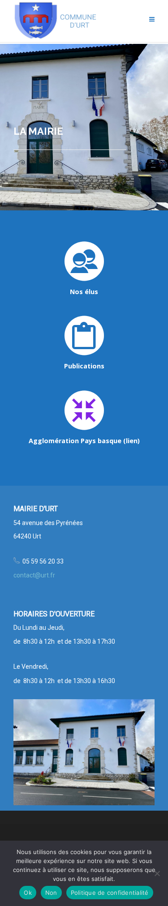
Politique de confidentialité (110, 892)
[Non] (156, 873)
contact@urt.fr (34, 575)
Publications (84, 366)
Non (51, 892)
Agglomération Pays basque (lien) (84, 440)
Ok (28, 892)
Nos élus (84, 291)
